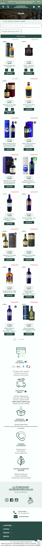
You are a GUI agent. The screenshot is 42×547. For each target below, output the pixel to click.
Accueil (5, 21)
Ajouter (29, 109)
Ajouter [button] (9, 73)
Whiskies (17, 21)
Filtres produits (21, 36)
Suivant (21, 339)
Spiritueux (11, 21)
